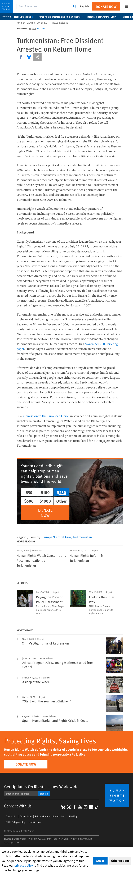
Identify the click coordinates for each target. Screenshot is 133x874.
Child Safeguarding (15, 822)
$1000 (45, 501)
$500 (29, 501)
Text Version (34, 822)
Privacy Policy (42, 816)
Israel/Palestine (22, 16)
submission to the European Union (45, 416)
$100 (45, 492)
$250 (61, 492)
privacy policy (23, 865)
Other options (120, 860)
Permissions (59, 816)
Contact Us (11, 816)
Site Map (73, 816)
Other (61, 501)
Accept (100, 861)
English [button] (84, 6)
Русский (41, 28)
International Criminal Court (101, 16)
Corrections (26, 816)
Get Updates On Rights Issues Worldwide (41, 786)
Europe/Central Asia (56, 537)
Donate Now (106, 6)
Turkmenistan (82, 537)
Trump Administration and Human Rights (59, 16)
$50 (28, 492)
